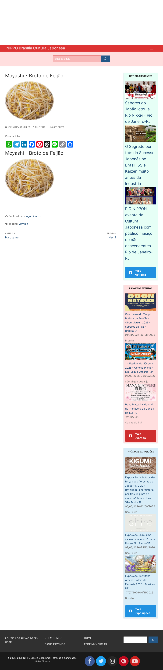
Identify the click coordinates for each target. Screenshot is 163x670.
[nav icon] (151, 48)
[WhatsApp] (9, 144)
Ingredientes (57, 127)
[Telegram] (16, 144)
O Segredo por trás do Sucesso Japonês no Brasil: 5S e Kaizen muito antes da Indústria (139, 165)
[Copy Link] (62, 144)
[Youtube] (135, 661)
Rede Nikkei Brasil (96, 644)
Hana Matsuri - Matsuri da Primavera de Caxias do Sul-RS (139, 408)
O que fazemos (55, 644)
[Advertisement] (81, 22)
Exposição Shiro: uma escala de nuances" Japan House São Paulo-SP (140, 539)
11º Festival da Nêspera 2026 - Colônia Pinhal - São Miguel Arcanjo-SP (139, 367)
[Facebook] (32, 144)
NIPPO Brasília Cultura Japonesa (35, 48)
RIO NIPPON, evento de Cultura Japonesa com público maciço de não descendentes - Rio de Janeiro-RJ (139, 233)
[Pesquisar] (153, 640)
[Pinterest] (39, 144)
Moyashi (23, 223)
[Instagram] (112, 661)
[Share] (70, 144)
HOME (88, 638)
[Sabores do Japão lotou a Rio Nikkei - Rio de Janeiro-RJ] (140, 97)
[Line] (55, 144)
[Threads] (47, 144)
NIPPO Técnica (42, 661)
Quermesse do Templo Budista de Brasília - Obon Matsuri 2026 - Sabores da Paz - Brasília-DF (138, 322)
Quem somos (53, 638)
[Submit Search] (105, 59)
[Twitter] (101, 661)
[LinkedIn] (24, 144)
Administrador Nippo (18, 127)
